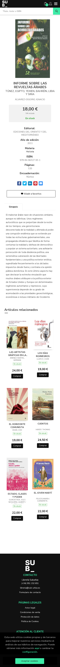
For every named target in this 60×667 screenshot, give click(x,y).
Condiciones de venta (30, 612)
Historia (30, 151)
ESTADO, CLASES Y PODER (17, 495)
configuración (29, 652)
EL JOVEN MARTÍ (43, 492)
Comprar (17, 376)
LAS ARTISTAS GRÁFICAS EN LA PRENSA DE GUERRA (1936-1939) (17, 353)
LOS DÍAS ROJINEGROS (43, 355)
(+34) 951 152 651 (30, 583)
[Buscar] (56, 11)
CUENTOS (43, 423)
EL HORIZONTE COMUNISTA (17, 426)
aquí (37, 648)
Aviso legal (30, 607)
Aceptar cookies (29, 661)
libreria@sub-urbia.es (30, 587)
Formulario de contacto (30, 592)
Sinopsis (13, 206)
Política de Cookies (30, 621)
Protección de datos (30, 616)
